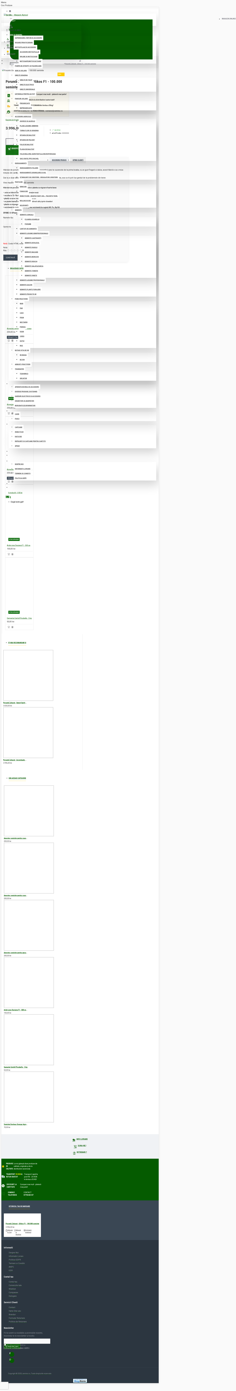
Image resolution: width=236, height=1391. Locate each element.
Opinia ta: (7, 227)
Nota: (5, 247)
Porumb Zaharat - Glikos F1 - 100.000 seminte (22, 1224)
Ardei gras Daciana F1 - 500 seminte (20, 545)
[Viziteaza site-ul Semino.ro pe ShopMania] (80, 1381)
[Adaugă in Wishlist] (8, 340)
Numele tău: (8, 217)
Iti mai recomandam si (17, 643)
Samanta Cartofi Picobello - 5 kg (19, 618)
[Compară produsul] (12, 340)
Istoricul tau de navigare (19, 1206)
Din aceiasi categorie (17, 778)
